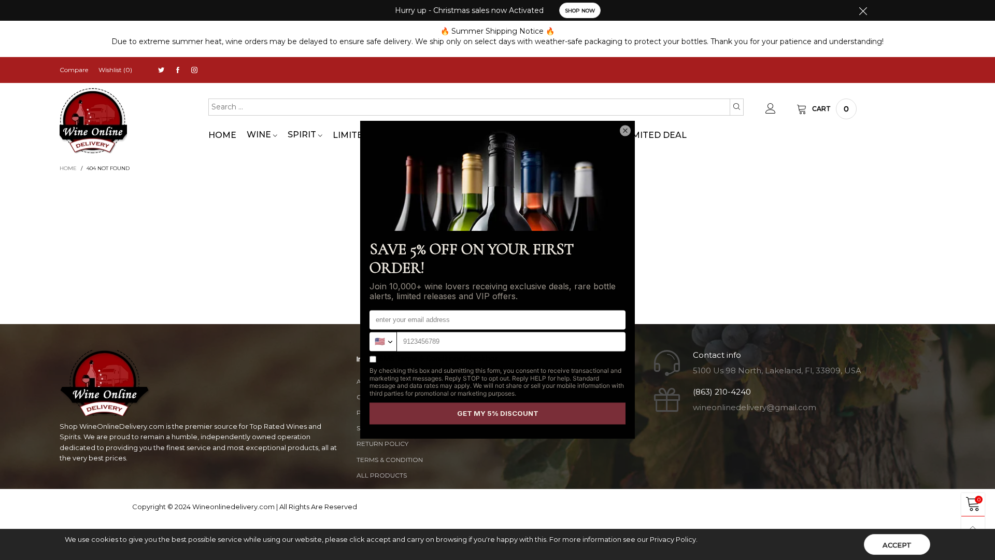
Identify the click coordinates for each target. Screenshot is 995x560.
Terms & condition (390, 460)
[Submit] (737, 107)
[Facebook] (177, 70)
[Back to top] (973, 528)
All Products (382, 475)
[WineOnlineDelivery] (93, 121)
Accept (897, 545)
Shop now (580, 10)
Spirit (303, 134)
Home (222, 135)
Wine (260, 134)
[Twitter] (161, 70)
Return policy (382, 443)
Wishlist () (115, 70)
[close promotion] (863, 10)
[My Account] (770, 109)
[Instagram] (194, 70)
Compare (74, 70)
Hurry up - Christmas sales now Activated (469, 10)
